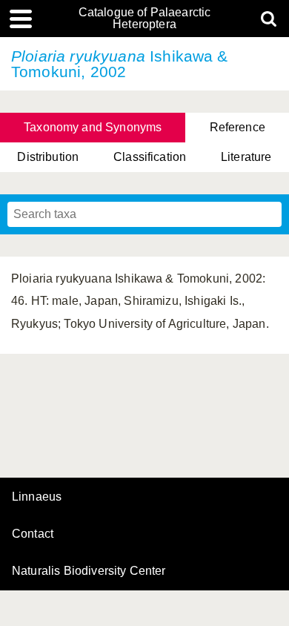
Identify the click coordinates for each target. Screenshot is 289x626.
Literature (246, 157)
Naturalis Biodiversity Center (89, 571)
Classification (149, 157)
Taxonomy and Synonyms (93, 127)
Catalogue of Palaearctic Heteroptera (145, 18)
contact (32, 533)
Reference (237, 127)
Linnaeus (37, 497)
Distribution (48, 157)
